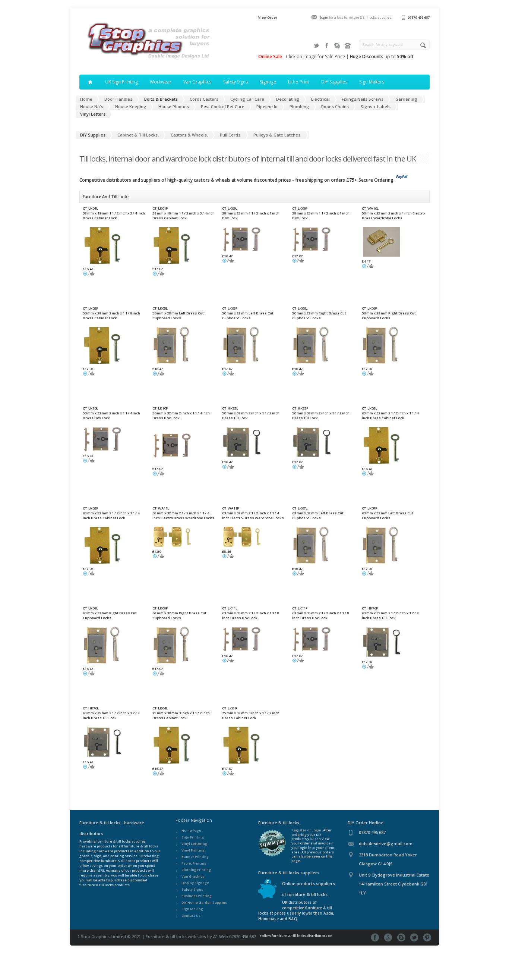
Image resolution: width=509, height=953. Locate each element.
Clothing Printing (196, 869)
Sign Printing (192, 837)
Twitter (316, 45)
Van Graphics (197, 82)
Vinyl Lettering (194, 843)
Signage (268, 82)
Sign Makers (371, 82)
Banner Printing (195, 856)
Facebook (327, 45)
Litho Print (298, 82)
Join (337, 45)
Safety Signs (235, 82)
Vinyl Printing (193, 850)
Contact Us (190, 915)
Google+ (388, 937)
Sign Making (192, 908)
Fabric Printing (193, 863)
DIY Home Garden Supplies (204, 902)
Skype (401, 937)
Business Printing (196, 895)
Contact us (348, 45)
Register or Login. (306, 830)
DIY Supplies (334, 82)
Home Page (191, 830)
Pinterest (427, 937)
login (324, 17)
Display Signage (195, 882)
